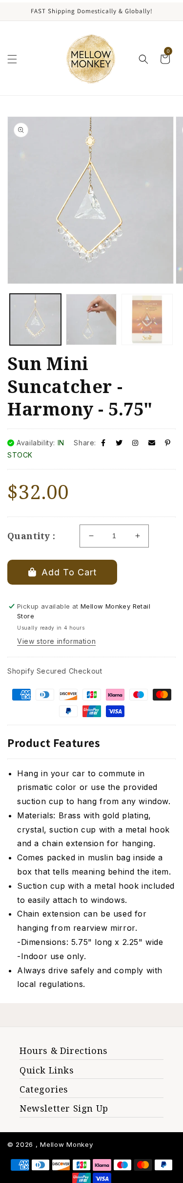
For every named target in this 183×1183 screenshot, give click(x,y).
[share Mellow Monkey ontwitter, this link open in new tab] (119, 442)
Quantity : (31, 536)
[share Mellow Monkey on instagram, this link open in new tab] (135, 442)
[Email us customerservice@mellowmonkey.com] (152, 442)
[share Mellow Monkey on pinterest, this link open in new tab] (168, 442)
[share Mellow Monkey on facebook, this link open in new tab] (103, 442)
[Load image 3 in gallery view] (147, 319)
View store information (56, 641)
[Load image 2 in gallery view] (91, 319)
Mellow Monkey (66, 1144)
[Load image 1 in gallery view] (35, 319)
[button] (12, 59)
